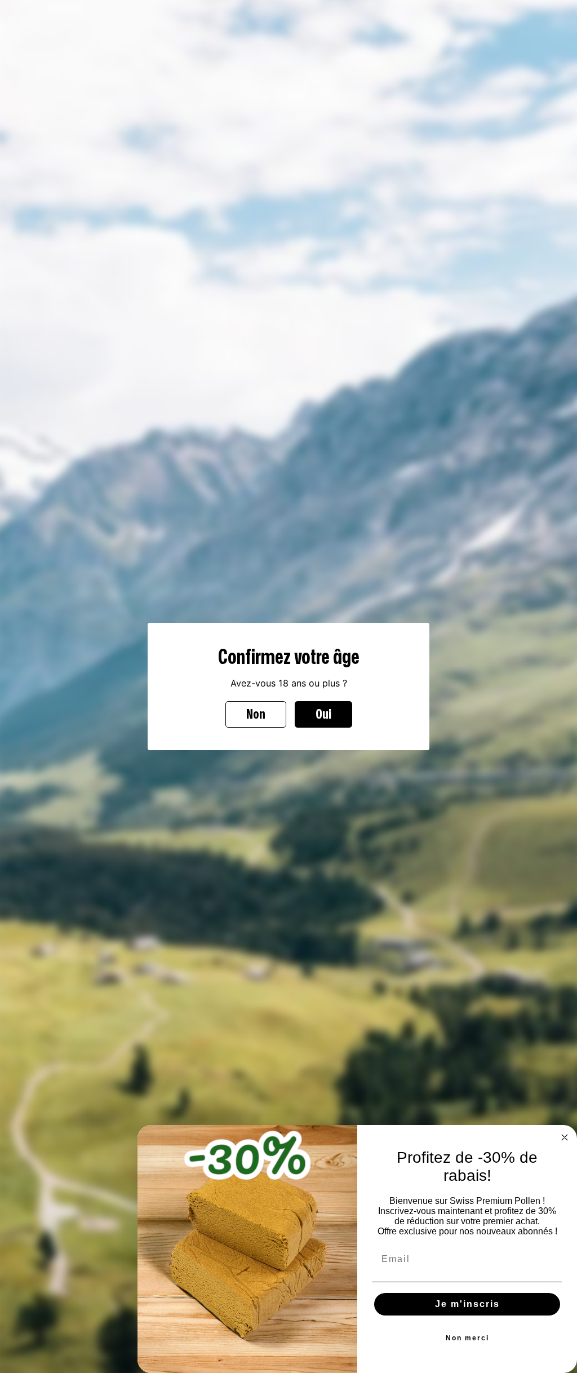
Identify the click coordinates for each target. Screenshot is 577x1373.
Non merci (467, 1338)
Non (255, 714)
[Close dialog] (564, 1137)
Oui (323, 714)
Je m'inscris (467, 1304)
